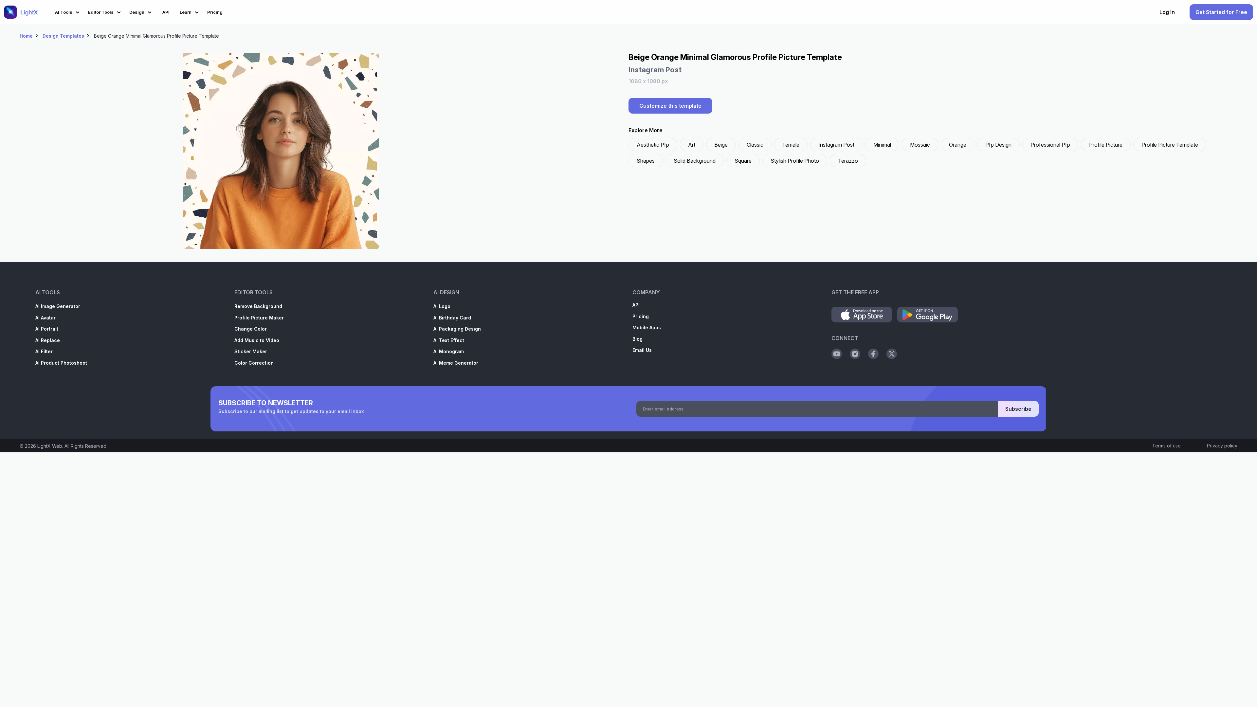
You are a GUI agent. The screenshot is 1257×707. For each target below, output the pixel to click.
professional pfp (1050, 144)
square (743, 160)
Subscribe (1018, 409)
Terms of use (1166, 445)
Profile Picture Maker (259, 317)
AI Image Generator (57, 306)
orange (957, 144)
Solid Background (695, 160)
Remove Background (258, 306)
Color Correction (254, 363)
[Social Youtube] (836, 354)
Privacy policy (1222, 445)
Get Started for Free (1221, 12)
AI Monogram (448, 351)
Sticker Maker (250, 351)
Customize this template (670, 105)
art (691, 144)
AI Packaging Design (457, 329)
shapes (646, 160)
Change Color (250, 329)
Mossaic (920, 144)
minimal (882, 144)
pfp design (998, 144)
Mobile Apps (646, 327)
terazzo (848, 160)
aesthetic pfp (653, 144)
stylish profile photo (795, 160)
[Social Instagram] (855, 354)
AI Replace (47, 340)
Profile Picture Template (1169, 144)
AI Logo (441, 306)
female (790, 144)
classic (755, 144)
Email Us (642, 350)
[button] (68, 11)
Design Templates (63, 36)
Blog (637, 339)
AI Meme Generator (455, 363)
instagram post (836, 144)
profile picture (1105, 144)
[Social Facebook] (873, 354)
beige (721, 144)
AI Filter (44, 351)
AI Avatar (45, 317)
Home (26, 36)
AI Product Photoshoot (61, 363)
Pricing (640, 316)
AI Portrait (46, 329)
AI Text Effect (448, 340)
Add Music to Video (256, 340)
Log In (1167, 12)
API (636, 305)
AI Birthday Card (452, 317)
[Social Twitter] (891, 354)
